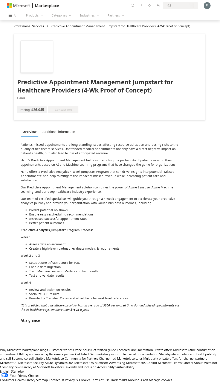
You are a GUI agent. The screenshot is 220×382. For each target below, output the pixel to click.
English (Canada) (12, 371)
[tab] (31, 131)
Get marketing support (106, 354)
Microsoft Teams (170, 363)
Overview (30, 132)
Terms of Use (100, 380)
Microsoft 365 (84, 363)
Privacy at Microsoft (36, 367)
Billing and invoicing (33, 354)
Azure (49, 363)
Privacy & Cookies (77, 380)
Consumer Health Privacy (17, 380)
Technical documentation (135, 350)
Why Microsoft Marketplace (19, 350)
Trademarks (118, 380)
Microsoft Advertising (110, 363)
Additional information (59, 132)
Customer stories (60, 350)
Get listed (82, 354)
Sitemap (42, 380)
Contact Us (56, 380)
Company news (10, 367)
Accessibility (106, 367)
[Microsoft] (18, 5)
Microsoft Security (31, 363)
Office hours (81, 350)
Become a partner (61, 354)
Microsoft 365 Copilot (141, 363)
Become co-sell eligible (28, 358)
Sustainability (124, 367)
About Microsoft (205, 363)
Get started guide (103, 350)
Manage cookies (160, 380)
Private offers (163, 350)
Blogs (44, 350)
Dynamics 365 (63, 363)
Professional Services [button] (29, 26)
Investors (57, 367)
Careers (187, 363)
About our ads (138, 380)
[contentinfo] (47, 26)
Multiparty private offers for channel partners (175, 358)
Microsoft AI (8, 363)
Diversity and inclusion (80, 367)
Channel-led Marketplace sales (120, 358)
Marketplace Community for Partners (72, 358)
